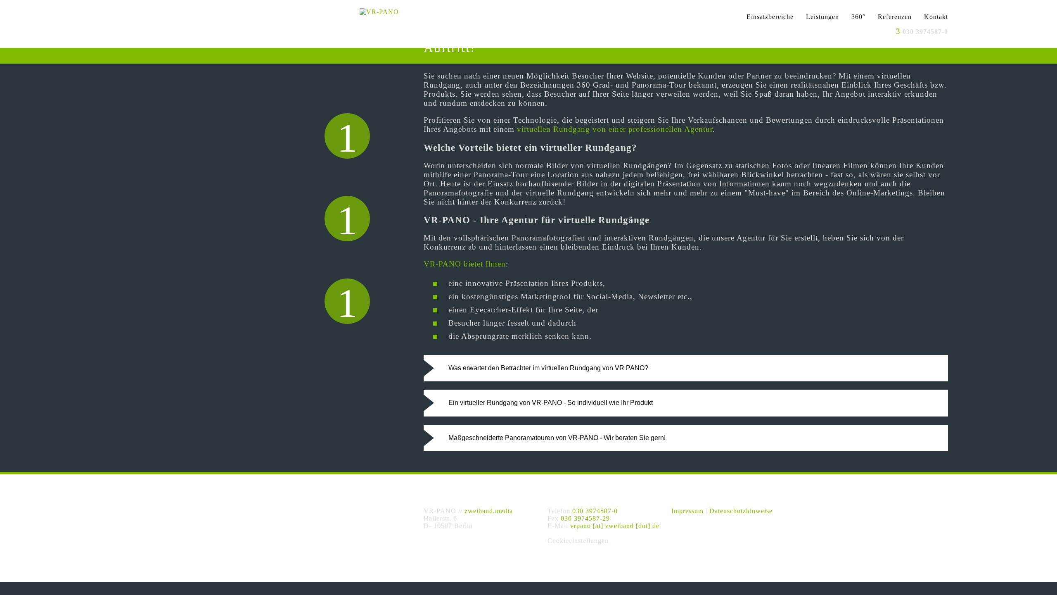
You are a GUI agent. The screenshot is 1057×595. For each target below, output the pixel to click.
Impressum (687, 510)
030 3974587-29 (585, 518)
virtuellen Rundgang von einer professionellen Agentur (615, 129)
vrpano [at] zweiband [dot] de (614, 525)
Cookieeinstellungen (578, 540)
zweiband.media (489, 510)
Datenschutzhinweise (741, 510)
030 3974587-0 (595, 510)
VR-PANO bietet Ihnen (465, 263)
